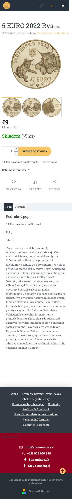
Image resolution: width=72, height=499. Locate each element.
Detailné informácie (14, 170)
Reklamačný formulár (36, 419)
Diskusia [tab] (20, 206)
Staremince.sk (39, 459)
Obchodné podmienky (36, 399)
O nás (14, 394)
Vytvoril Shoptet (39, 491)
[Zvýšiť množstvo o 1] (16, 149)
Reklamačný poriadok (36, 409)
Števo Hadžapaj (39, 466)
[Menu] (63, 6)
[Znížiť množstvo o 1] (16, 153)
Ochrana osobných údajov (28, 404)
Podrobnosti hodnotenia (53, 33)
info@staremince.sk (39, 447)
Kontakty (54, 404)
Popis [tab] (8, 206)
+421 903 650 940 (39, 453)
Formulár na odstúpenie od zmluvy (36, 414)
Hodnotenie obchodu (36, 425)
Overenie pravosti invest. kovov (41, 394)
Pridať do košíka (34, 151)
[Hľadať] (41, 6)
